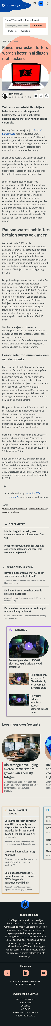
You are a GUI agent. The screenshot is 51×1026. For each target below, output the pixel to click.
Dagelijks (12, 30)
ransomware (21, 508)
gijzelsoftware (8, 508)
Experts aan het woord (19, 811)
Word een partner (25, 999)
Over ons (25, 1005)
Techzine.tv (20, 629)
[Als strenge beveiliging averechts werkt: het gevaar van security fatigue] (21, 748)
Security (14, 41)
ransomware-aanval (38, 508)
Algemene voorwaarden (25, 1012)
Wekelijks (25, 30)
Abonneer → (38, 25)
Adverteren (26, 1002)
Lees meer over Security (21, 724)
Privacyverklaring (25, 1015)
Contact (25, 1009)
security (5, 511)
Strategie (15, 511)
